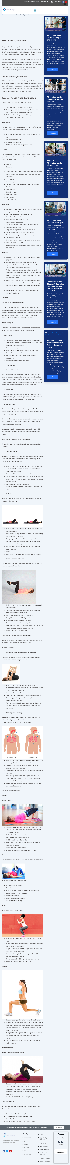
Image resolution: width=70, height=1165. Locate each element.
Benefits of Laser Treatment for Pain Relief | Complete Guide (55, 343)
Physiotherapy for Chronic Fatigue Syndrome (55, 37)
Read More (53, 69)
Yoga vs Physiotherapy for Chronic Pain (55, 163)
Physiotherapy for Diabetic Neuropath (55, 221)
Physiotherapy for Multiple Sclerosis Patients (55, 99)
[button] (35, 10)
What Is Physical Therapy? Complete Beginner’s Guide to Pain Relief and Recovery (55, 286)
